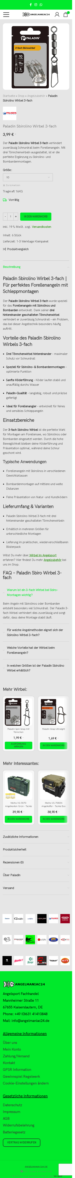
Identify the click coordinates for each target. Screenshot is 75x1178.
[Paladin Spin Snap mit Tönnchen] (18, 712)
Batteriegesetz (14, 1132)
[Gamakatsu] (18, 918)
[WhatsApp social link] (41, 5)
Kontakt (9, 1063)
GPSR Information (17, 1070)
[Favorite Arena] (18, 939)
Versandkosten (41, 227)
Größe (7, 170)
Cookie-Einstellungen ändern (26, 1083)
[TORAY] (53, 960)
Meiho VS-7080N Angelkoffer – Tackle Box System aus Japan (54, 806)
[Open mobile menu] (6, 14)
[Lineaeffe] (53, 939)
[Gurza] (42, 939)
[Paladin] (53, 918)
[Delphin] (7, 918)
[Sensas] (30, 960)
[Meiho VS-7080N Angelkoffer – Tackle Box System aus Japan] (54, 786)
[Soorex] (42, 960)
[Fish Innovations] (30, 939)
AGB (6, 1119)
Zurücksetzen (13, 185)
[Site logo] (36, 14)
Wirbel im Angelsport (43, 555)
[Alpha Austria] (7, 960)
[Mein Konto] (57, 14)
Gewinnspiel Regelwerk (21, 1077)
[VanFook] (65, 918)
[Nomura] (42, 918)
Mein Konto (12, 1049)
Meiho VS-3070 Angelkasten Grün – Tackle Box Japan (18, 806)
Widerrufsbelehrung (18, 1125)
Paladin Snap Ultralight (53, 729)
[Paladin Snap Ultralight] (54, 712)
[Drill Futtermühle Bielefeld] (7, 939)
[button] (53, 745)
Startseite (9, 96)
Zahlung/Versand (16, 1056)
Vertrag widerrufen (21, 1142)
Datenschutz (12, 1105)
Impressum (11, 1112)
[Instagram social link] (35, 5)
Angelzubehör (36, 96)
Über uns (10, 1043)
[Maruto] (30, 918)
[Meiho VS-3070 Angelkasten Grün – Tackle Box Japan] (18, 786)
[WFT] (65, 960)
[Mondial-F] (18, 960)
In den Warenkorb (36, 216)
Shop (21, 96)
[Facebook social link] (30, 5)
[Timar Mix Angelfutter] (65, 939)
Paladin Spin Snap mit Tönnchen (18, 731)
